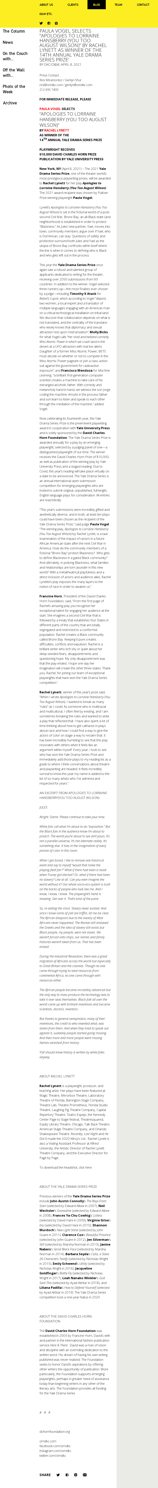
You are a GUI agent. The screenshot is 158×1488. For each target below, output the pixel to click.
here (88, 1167)
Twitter (41, 23)
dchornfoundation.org (55, 1431)
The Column (14, 31)
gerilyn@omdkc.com (78, 85)
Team (118, 5)
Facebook (48, 23)
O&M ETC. (46, 14)
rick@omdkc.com (51, 85)
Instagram (56, 23)
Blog (96, 5)
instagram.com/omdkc (55, 1450)
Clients (73, 5)
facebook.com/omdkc (55, 1446)
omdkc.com (48, 1441)
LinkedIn (75, 1474)
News (8, 42)
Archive (10, 102)
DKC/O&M (51, 64)
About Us (46, 5)
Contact (143, 5)
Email (85, 1474)
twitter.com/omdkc (53, 1455)
